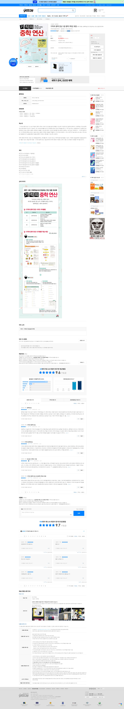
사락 (52, 15)
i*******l (29, 409)
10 (41, 536)
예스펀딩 (56, 15)
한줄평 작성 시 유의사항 (83, 509)
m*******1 (79, 552)
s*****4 (45, 567)
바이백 (39, 15)
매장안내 (43, 15)
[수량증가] (100, 38)
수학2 (91, 182)
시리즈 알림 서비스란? (98, 52)
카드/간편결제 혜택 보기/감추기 (72, 48)
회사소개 (20, 688)
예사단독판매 (82, 15)
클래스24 (60, 15)
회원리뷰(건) (63, 30)
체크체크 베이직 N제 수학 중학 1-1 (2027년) (100, 154)
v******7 (31, 460)
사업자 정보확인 (57, 696)
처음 (22, 403)
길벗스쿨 (62, 28)
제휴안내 (57, 688)
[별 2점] (24, 509)
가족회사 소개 (100, 688)
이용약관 (29, 688)
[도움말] (55, 40)
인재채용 (24, 688)
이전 (24, 403)
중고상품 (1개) (54, 59)
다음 (37, 403)
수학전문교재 (32, 116)
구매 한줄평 (70, 536)
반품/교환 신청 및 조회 (42, 629)
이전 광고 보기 (103, 12)
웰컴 (20, 19)
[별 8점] (29, 509)
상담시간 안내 (101, 697)
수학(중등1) (47, 19)
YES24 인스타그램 (95, 688)
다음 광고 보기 (104, 12)
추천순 (79, 403)
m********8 (30, 443)
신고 (39, 409)
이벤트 (36, 15)
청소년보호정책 (42, 688)
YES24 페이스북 (91, 688)
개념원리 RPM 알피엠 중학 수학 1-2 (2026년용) (99, 120)
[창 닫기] (70, 63)
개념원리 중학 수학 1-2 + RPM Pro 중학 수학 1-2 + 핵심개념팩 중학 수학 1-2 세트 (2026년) (100, 140)
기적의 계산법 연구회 (55, 28)
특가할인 (94, 15)
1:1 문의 (48, 629)
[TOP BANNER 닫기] (122, 2)
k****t (92, 180)
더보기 (101, 95)
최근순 (75, 403)
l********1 (93, 192)
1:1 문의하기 (88, 697)
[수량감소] (94, 38)
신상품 (32, 15)
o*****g (92, 206)
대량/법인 (103, 15)
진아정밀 (92, 195)
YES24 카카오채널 (90, 688)
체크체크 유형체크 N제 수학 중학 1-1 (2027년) (100, 161)
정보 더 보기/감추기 (59, 31)
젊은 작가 (77, 15)
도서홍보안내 (48, 688)
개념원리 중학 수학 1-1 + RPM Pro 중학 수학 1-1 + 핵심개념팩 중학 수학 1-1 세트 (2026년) (100, 148)
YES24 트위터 (93, 688)
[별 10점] (30, 509)
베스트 (29, 15)
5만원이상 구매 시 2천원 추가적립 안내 (72, 42)
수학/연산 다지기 (94, 208)
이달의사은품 (88, 15)
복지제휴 (62, 688)
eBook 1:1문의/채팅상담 (98, 695)
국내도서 (24, 19)
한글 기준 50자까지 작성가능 (28, 512)
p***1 (80, 582)
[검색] (73, 10)
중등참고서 (32, 19)
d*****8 (29, 426)
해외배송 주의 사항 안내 (97, 41)
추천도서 (98, 15)
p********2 (30, 477)
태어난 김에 (61, 67)
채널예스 (49, 15)
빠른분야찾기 (23, 15)
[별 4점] (25, 509)
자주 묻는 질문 (95, 697)
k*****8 (45, 552)
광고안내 (53, 688)
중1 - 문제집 (39, 19)
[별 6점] (27, 509)
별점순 (82, 403)
